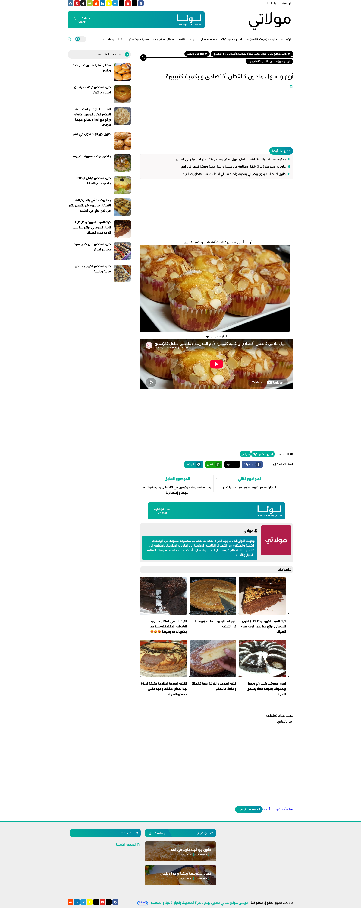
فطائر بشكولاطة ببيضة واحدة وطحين (185, 873)
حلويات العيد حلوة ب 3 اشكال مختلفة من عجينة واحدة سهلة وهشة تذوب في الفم (233, 166)
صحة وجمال (209, 39)
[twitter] (134, 3)
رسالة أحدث (285, 809)
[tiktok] (121, 3)
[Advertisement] (216, 116)
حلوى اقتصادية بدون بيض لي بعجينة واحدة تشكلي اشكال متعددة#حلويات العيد (234, 174)
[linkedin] (102, 3)
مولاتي (245, 454)
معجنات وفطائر (139, 39)
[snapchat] (109, 3)
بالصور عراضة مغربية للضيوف (92, 156)
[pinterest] (77, 3)
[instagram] (70, 3)
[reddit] (96, 3)
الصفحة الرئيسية (249, 809)
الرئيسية (286, 3)
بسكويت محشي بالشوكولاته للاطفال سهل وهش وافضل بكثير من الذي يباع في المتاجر (231, 159)
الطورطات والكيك (232, 39)
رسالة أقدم (270, 809)
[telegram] (115, 3)
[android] (90, 3)
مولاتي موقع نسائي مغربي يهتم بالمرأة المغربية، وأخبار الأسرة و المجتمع (199, 903)
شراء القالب (271, 3)
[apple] (83, 3)
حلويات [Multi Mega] (263, 39)
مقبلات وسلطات (113, 39)
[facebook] (141, 3)
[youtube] (128, 3)
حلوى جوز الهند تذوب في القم (92, 134)
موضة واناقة (187, 39)
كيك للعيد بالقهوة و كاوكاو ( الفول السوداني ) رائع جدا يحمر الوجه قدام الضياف (91, 227)
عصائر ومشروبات (164, 39)
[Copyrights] (143, 903)
